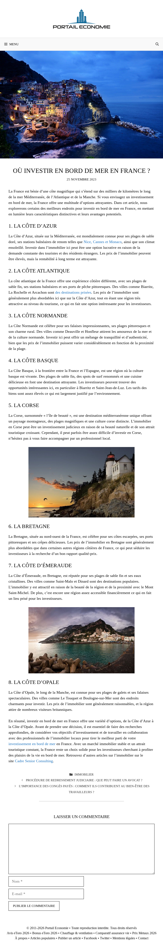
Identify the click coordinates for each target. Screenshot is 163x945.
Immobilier (84, 774)
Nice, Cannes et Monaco (103, 242)
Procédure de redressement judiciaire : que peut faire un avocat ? (84, 780)
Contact (143, 938)
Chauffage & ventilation (76, 933)
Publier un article (69, 938)
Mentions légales (123, 938)
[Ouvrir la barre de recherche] (157, 44)
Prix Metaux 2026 (144, 933)
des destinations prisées (73, 292)
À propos (21, 938)
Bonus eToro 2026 (44, 933)
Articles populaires (42, 938)
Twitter (105, 938)
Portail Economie (56, 928)
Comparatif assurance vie (112, 933)
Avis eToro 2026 (18, 933)
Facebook (90, 938)
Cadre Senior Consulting (34, 761)
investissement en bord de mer (31, 744)
